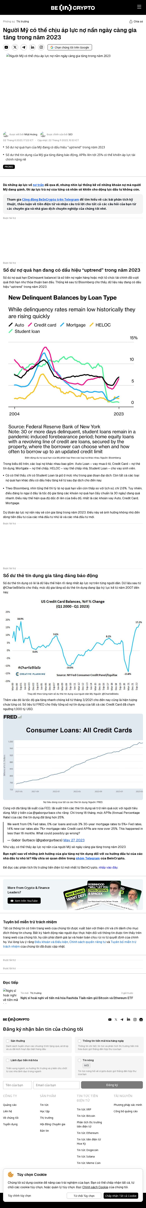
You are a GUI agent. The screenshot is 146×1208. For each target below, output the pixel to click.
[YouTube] (6, 47)
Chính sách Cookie (95, 1187)
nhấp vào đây (108, 867)
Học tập (45, 1111)
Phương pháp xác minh (128, 1105)
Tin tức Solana (86, 1156)
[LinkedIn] (32, 47)
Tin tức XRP (84, 1109)
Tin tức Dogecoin (87, 1150)
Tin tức (44, 1105)
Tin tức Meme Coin (89, 1163)
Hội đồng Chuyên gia (52, 1124)
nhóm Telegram (88, 858)
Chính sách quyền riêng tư (87, 942)
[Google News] (141, 1019)
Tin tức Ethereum (87, 1133)
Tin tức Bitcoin (86, 1116)
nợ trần (38, 185)
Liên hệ (7, 1111)
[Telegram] (24, 47)
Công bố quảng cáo (126, 1111)
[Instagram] (41, 47)
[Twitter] (15, 47)
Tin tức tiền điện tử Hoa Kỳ (89, 1141)
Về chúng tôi (10, 1117)
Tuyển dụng (10, 1124)
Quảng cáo (10, 1105)
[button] (37, 1045)
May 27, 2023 (74, 840)
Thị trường (22, 21)
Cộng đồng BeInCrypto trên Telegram (50, 199)
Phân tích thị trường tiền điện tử (89, 1124)
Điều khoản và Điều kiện (51, 942)
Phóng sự (9, 21)
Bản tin (44, 1130)
